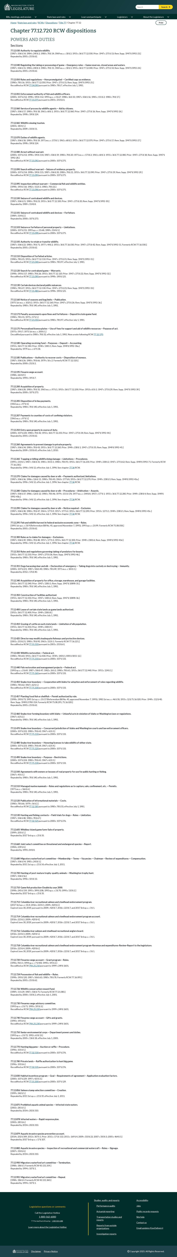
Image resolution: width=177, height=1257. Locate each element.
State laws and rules (56, 17)
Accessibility (142, 1200)
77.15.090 (33, 276)
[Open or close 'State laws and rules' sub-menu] (70, 16)
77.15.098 (33, 233)
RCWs (41, 22)
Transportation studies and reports (109, 1218)
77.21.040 (33, 262)
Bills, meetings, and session (18, 17)
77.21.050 (33, 320)
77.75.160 (33, 673)
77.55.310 (33, 644)
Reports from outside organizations (106, 1227)
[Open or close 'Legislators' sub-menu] (132, 16)
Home (13, 22)
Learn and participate (91, 17)
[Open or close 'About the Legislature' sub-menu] (168, 16)
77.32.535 (33, 1067)
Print (161, 22)
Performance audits (105, 1206)
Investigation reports (106, 1234)
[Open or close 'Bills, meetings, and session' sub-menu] (35, 16)
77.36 (72, 467)
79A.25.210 (34, 965)
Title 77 (62, 22)
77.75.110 (33, 734)
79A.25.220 (34, 1009)
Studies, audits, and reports (106, 1200)
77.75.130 (33, 763)
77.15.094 (33, 175)
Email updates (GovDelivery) (149, 1228)
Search (164, 7)
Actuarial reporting (105, 1211)
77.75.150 (33, 658)
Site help (140, 1217)
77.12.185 (33, 806)
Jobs (138, 1206)
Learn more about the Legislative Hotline (47, 1227)
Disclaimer (36, 1251)
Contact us (141, 1222)
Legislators (122, 17)
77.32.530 (33, 1052)
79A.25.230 (34, 1023)
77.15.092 (33, 160)
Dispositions (51, 22)
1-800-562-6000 (47, 1216)
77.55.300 (33, 1081)
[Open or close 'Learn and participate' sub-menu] (105, 16)
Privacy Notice (51, 1251)
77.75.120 (33, 748)
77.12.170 (98, 334)
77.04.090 (33, 85)
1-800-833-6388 (57, 1221)
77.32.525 (33, 821)
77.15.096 (33, 189)
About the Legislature (153, 17)
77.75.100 (33, 687)
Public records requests (147, 1211)
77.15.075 (33, 99)
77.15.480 (33, 291)
